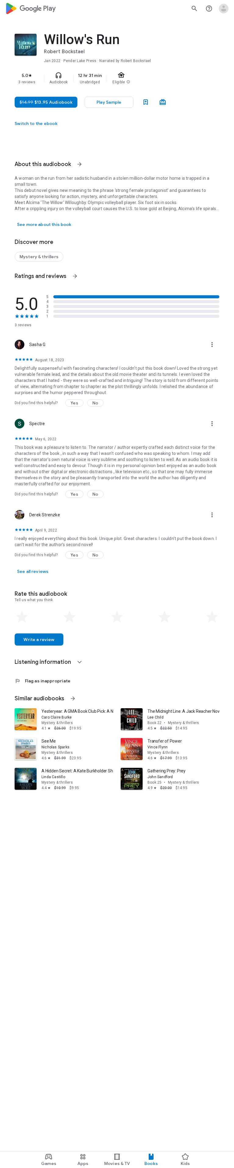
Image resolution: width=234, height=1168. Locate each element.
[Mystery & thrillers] (39, 256)
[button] (74, 403)
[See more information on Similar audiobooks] (73, 698)
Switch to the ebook (36, 123)
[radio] (22, 617)
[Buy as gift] (162, 102)
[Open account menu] (223, 8)
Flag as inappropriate (42, 681)
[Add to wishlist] (145, 102)
